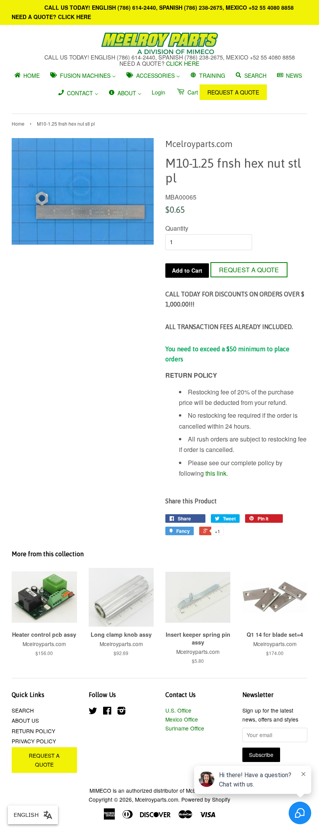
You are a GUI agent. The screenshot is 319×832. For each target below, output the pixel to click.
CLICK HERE (74, 17)
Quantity (176, 228)
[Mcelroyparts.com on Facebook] (107, 712)
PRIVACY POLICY (34, 741)
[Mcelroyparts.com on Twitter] (93, 712)
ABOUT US (25, 720)
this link (215, 473)
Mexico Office (181, 719)
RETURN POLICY (33, 731)
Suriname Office (184, 728)
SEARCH (23, 710)
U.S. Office (178, 710)
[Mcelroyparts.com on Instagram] (121, 712)
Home (18, 123)
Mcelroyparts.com (156, 799)
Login (158, 92)
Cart (192, 92)
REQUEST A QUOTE (233, 92)
